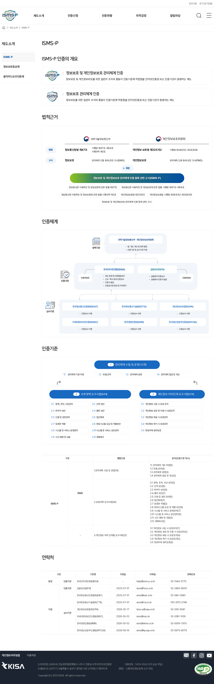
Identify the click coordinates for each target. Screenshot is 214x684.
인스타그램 (202, 655)
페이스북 (194, 655)
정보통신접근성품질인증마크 (203, 669)
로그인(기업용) (205, 3)
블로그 (186, 655)
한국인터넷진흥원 (13, 665)
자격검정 (141, 15)
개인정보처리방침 (11, 655)
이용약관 (31, 655)
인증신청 (73, 15)
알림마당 (175, 15)
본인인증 (193, 3)
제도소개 (39, 15)
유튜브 (209, 655)
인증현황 (107, 15)
